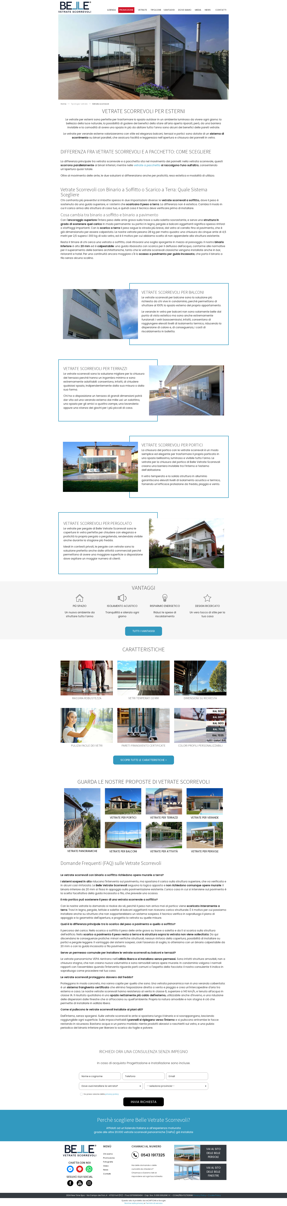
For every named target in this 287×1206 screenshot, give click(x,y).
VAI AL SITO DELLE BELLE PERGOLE (213, 1153)
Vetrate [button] (142, 9)
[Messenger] (70, 1169)
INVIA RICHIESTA (144, 1102)
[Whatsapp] (89, 1169)
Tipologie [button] (156, 9)
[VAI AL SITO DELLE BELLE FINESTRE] (187, 1171)
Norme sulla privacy (134, 1203)
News (208, 9)
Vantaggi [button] (169, 9)
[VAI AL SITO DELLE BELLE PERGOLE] (187, 1153)
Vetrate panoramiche (82, 851)
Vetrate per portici (123, 817)
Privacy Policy (199, 1195)
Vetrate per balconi (123, 851)
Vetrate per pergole (205, 851)
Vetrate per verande (205, 817)
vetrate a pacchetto (147, 165)
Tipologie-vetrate (79, 104)
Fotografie (108, 1162)
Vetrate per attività (164, 851)
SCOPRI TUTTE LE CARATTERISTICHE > (143, 760)
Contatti (220, 9)
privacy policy (112, 1094)
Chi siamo (108, 1154)
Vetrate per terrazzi (164, 817)
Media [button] (198, 9)
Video (106, 1166)
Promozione (126, 9)
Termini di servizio (154, 1203)
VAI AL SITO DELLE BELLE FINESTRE (213, 1171)
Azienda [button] (111, 9)
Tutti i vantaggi (143, 631)
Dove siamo (184, 9)
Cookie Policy (214, 1195)
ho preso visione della (101, 1094)
